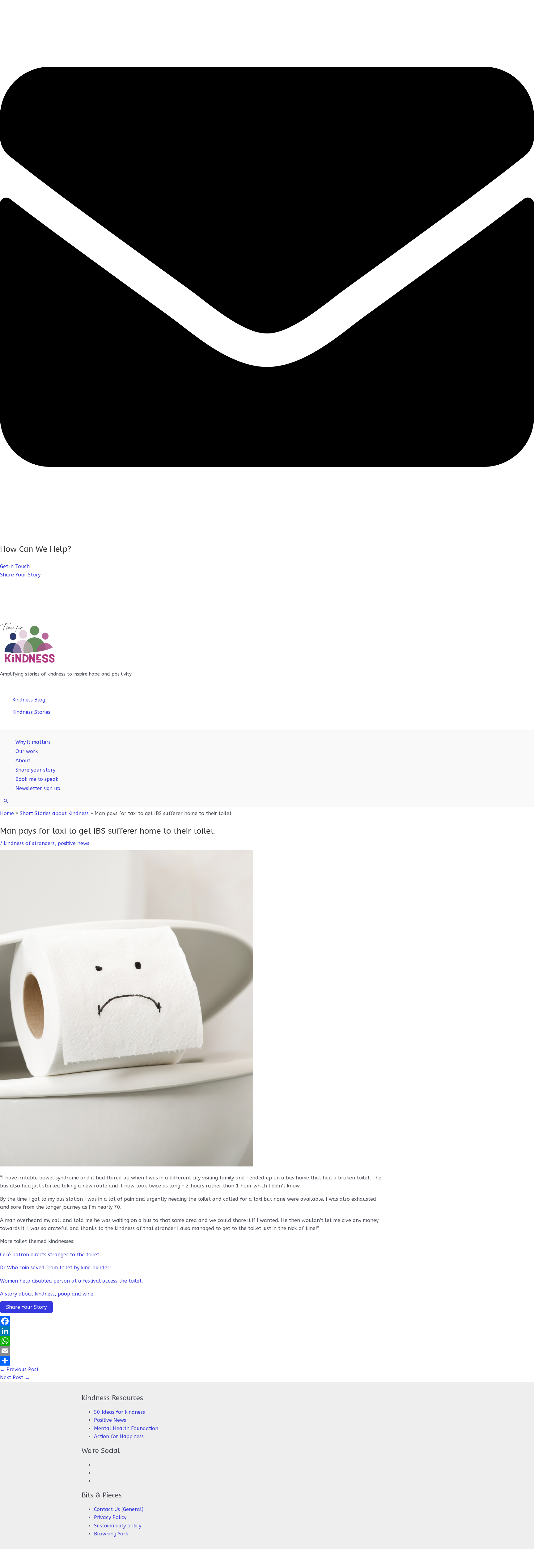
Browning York (111, 1534)
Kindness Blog (28, 700)
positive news (73, 843)
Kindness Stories (31, 712)
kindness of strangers (29, 843)
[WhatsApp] (191, 1341)
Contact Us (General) (118, 1509)
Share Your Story (20, 575)
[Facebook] (191, 1321)
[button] (6, 801)
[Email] (191, 1351)
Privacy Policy (110, 1517)
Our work (26, 751)
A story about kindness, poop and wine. (47, 1294)
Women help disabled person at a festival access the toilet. (71, 1281)
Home (7, 813)
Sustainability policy (117, 1526)
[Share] (191, 1361)
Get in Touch (15, 566)
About (22, 761)
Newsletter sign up (37, 788)
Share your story (35, 770)
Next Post (15, 1377)
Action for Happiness (119, 1436)
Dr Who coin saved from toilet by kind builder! (55, 1268)
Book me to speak (36, 779)
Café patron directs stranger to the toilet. (50, 1255)
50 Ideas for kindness (119, 1412)
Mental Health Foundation (126, 1428)
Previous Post (19, 1369)
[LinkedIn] (191, 1331)
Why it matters (33, 742)
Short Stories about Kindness (54, 813)
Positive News (110, 1420)
